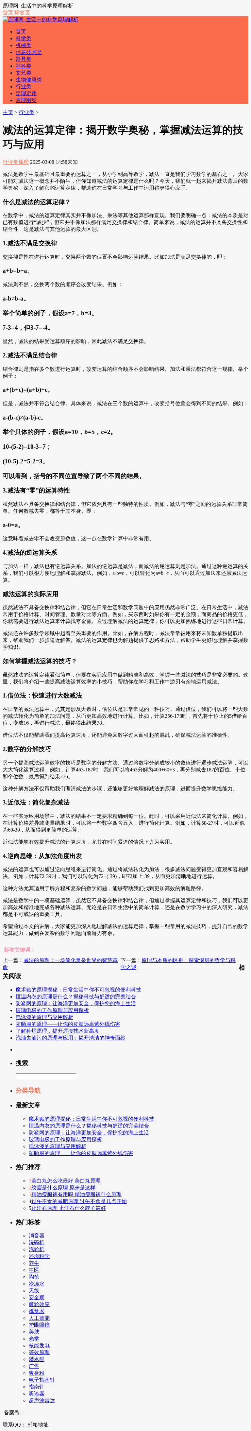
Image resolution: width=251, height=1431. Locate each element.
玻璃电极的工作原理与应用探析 (52, 1010)
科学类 (23, 38)
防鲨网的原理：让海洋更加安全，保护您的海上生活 (76, 1003)
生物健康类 (29, 79)
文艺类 (23, 73)
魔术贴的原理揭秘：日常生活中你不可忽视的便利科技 (78, 989)
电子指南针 (42, 1380)
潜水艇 (36, 1359)
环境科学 (39, 1256)
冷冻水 (36, 1283)
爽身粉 (36, 1373)
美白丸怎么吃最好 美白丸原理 (66, 1180)
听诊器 (36, 1393)
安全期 (36, 1297)
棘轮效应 (39, 1304)
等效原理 (39, 1352)
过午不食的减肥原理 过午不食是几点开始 (79, 1201)
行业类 (23, 86)
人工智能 (39, 1318)
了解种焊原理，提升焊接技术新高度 (57, 1031)
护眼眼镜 (39, 1325)
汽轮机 (36, 1249)
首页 (8, 12)
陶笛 (34, 1277)
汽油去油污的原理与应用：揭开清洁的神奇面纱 (71, 1038)
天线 (34, 1290)
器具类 (23, 59)
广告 (34, 1366)
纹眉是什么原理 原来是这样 (63, 1187)
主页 (8, 112)
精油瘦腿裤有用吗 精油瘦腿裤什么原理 (76, 1194)
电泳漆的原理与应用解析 (44, 1017)
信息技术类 (29, 52)
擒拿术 (36, 1311)
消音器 (36, 1235)
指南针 (36, 1386)
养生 (34, 1263)
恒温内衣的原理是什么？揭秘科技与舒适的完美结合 (76, 996)
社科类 (23, 66)
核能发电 (39, 1345)
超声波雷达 (42, 1400)
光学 (34, 1338)
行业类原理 (16, 162)
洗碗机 (36, 1242)
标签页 (22, 12)
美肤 (34, 1332)
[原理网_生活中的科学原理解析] (40, 19)
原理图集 (26, 100)
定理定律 (26, 93)
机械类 (23, 45)
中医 (34, 1270)
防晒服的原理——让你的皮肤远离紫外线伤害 (68, 1024)
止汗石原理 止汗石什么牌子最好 (68, 1208)
